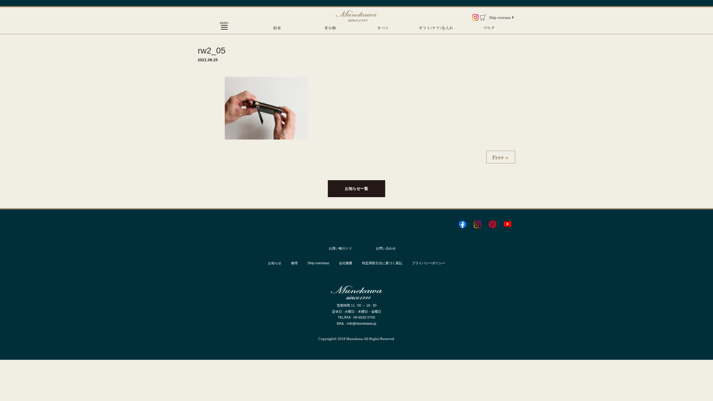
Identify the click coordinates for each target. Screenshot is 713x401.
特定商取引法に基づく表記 (382, 263)
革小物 (330, 28)
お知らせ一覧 (356, 188)
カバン (383, 28)
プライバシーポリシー (428, 263)
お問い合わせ (386, 248)
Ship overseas (500, 17)
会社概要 (345, 263)
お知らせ (274, 263)
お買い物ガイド (340, 248)
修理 (294, 263)
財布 (277, 28)
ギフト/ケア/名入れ (436, 28)
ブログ (489, 28)
